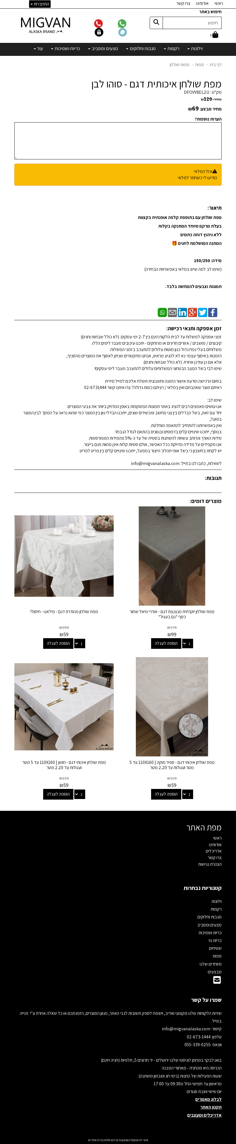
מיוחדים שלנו (211, 964)
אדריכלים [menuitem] (214, 851)
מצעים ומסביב (209, 925)
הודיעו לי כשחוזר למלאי (197, 178)
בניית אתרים (96, 1140)
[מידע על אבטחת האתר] (106, 32)
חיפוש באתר (210, 12)
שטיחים (215, 948)
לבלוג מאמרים (208, 1099)
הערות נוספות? (208, 119)
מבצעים (215, 972)
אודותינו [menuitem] (202, 3)
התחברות (41, 4)
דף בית (216, 65)
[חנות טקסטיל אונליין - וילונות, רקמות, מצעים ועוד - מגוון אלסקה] (46, 25)
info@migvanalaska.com (186, 1029)
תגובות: (213, 478)
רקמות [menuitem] (173, 48)
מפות (199, 65)
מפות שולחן (179, 65)
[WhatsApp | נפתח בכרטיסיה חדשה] (162, 312)
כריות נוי (215, 940)
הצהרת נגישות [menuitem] (210, 864)
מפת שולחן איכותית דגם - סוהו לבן (156, 83)
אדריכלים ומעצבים (204, 1115)
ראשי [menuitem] (218, 3)
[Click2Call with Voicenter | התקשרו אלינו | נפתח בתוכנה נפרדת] (105, 23)
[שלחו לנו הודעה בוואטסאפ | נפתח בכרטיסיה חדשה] (129, 23)
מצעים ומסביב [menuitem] (104, 48)
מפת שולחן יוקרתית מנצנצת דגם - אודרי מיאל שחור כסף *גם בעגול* (172, 614)
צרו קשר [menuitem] (183, 3)
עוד (40, 48)
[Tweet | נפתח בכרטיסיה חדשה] (202, 312)
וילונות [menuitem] (196, 48)
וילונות (217, 901)
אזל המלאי (203, 171)
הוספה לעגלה (166, 643)
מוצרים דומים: (206, 501)
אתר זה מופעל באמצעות (118, 1140)
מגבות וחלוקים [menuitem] (142, 48)
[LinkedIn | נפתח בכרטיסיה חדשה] (182, 312)
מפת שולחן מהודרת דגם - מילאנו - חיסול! (64, 612)
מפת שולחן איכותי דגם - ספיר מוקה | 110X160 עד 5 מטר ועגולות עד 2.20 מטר (172, 765)
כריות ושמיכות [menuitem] (67, 48)
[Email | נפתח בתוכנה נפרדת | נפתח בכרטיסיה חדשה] (172, 312)
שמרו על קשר (206, 1000)
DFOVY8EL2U (196, 92)
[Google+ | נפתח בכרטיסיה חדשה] (192, 312)
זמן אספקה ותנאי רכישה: (194, 328)
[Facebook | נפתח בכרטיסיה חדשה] (212, 312)
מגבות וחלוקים (209, 917)
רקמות (216, 909)
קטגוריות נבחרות (203, 888)
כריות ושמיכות (210, 933)
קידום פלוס (111, 1140)
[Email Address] (217, 982)
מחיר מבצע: (211, 109)
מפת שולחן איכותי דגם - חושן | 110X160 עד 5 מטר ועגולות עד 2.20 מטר (64, 765)
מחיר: (211, 99)
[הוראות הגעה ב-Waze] (129, 32)
